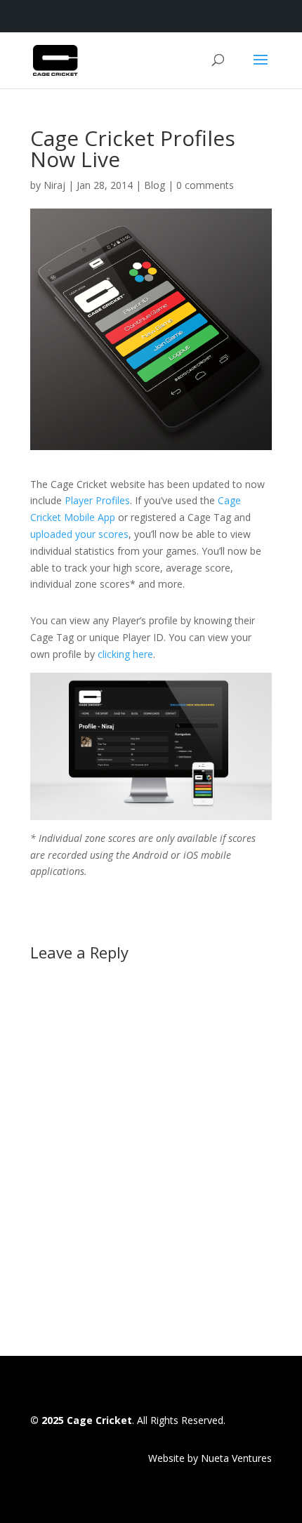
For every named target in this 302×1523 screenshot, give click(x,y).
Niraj (54, 185)
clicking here (125, 654)
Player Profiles (97, 500)
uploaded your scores (79, 534)
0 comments (205, 185)
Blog (154, 185)
